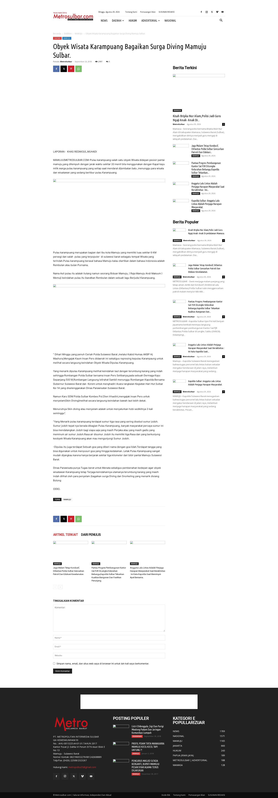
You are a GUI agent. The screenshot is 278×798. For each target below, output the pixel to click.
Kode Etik (166, 795)
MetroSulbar (66, 61)
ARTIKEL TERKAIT (65, 535)
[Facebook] (201, 12)
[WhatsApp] (78, 69)
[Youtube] (222, 12)
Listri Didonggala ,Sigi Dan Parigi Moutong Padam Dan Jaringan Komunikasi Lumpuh (148, 729)
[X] (211, 12)
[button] (221, 20)
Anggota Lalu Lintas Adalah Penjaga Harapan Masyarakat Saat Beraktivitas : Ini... (207, 186)
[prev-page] (55, 587)
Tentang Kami (131, 12)
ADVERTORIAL (149, 20)
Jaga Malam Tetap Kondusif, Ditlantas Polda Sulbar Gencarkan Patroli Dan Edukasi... (207, 149)
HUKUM (133, 20)
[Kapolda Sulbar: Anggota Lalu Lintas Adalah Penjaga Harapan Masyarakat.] (181, 204)
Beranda (57, 33)
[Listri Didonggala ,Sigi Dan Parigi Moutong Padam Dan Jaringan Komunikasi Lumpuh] (121, 730)
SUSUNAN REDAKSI (166, 12)
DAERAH (116, 20)
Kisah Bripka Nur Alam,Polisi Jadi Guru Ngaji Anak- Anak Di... (197, 118)
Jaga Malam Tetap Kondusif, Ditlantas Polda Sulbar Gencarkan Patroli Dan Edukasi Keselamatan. (68, 571)
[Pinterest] (71, 69)
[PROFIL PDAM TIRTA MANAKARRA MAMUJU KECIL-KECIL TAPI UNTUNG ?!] (121, 747)
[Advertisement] (139, 702)
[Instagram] (206, 12)
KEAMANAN (137, 736)
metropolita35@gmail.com (82, 767)
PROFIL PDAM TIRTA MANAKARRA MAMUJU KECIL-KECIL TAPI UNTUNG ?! (148, 746)
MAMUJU (79, 33)
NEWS (104, 20)
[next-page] (60, 587)
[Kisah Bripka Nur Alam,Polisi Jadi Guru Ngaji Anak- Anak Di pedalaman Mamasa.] (199, 93)
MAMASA (177, 110)
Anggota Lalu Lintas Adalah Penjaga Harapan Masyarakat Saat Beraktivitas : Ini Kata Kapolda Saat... (206, 348)
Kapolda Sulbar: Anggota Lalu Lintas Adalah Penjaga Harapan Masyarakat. (206, 204)
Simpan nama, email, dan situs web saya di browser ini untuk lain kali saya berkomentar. (102, 663)
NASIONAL (170, 20)
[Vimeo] (217, 12)
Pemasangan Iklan (148, 12)
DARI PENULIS (91, 535)
